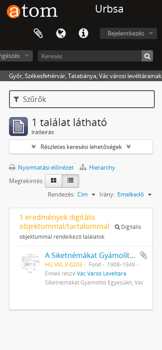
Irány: (107, 194)
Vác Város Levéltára (101, 273)
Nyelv (61, 33)
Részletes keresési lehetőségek (81, 147)
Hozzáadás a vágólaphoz (143, 255)
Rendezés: (61, 194)
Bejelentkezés (126, 33)
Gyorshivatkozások (83, 33)
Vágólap (38, 33)
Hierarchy (101, 167)
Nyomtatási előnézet (45, 167)
